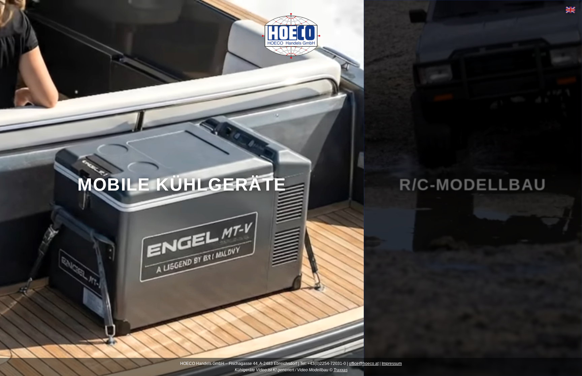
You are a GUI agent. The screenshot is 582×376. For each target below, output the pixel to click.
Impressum (392, 363)
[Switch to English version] (570, 10)
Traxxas (340, 370)
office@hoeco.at (364, 363)
